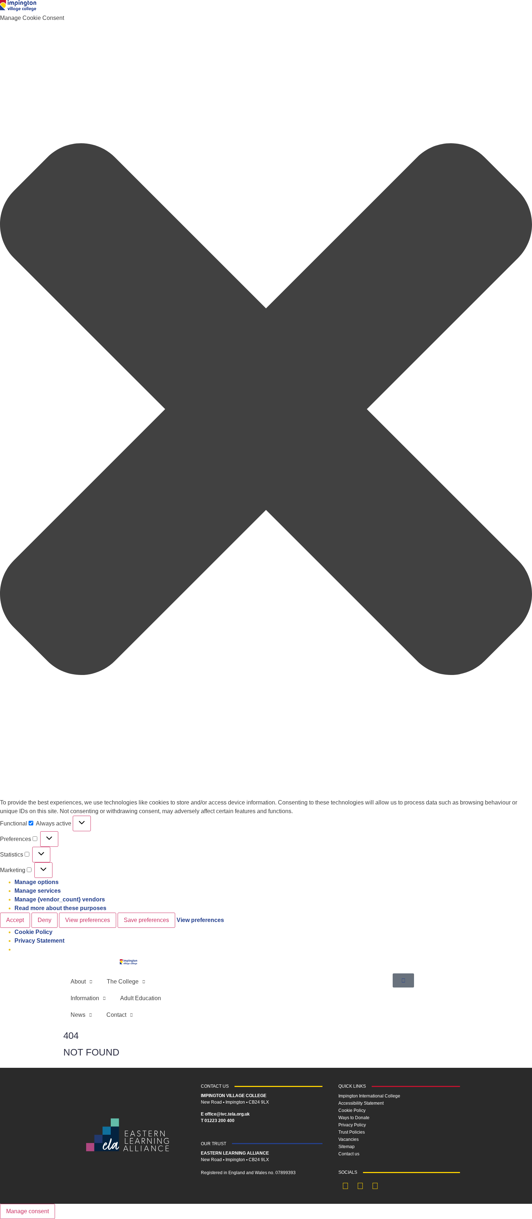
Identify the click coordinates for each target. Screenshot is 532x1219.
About (78, 981)
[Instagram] (375, 1185)
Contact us (348, 1153)
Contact (116, 1015)
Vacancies (348, 1139)
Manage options (36, 882)
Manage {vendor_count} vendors (59, 899)
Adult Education (140, 998)
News (78, 1015)
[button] (266, 410)
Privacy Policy (352, 1124)
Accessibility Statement (361, 1103)
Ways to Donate (354, 1117)
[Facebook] (345, 1185)
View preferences (87, 920)
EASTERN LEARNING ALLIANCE (235, 1153)
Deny (44, 920)
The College (123, 981)
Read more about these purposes (60, 908)
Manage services (37, 891)
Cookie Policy (33, 932)
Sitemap (346, 1146)
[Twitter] (360, 1185)
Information (85, 998)
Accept (15, 920)
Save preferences (146, 920)
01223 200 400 (219, 1120)
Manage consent (27, 1211)
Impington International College (369, 1096)
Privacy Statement (39, 941)
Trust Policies (351, 1132)
